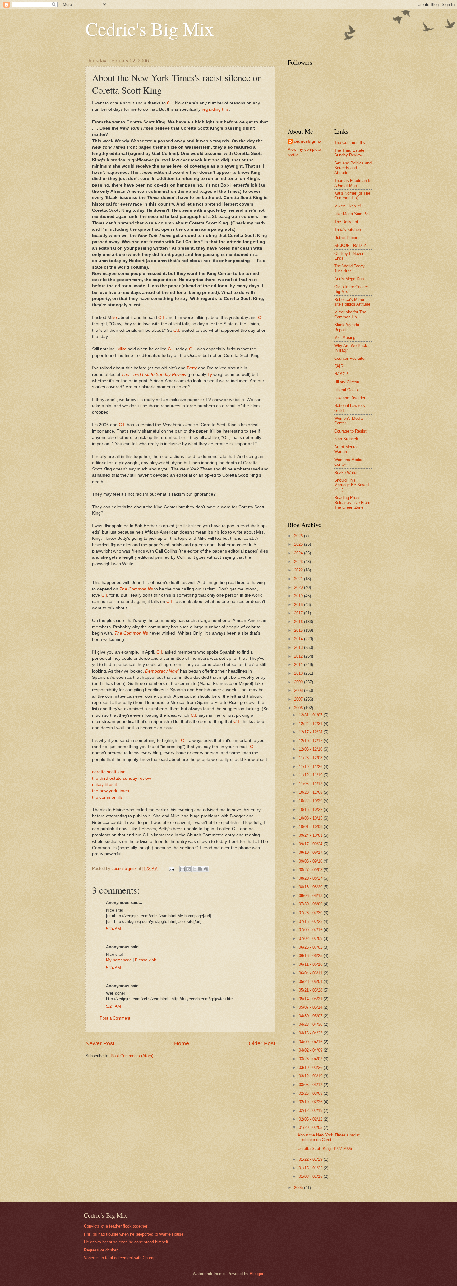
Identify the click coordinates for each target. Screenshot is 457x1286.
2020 (299, 587)
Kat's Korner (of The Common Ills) (352, 195)
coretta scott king (109, 772)
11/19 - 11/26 (311, 766)
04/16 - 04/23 (311, 1033)
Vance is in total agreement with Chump (119, 1258)
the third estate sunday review (121, 778)
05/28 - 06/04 (311, 981)
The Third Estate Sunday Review (154, 374)
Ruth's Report (346, 237)
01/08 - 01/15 (311, 1176)
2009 (299, 682)
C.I (170, 103)
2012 (299, 656)
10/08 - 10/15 (311, 818)
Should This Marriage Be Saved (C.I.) (351, 485)
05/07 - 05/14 (311, 1007)
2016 (299, 621)
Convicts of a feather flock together (115, 1226)
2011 (299, 664)
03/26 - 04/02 (311, 1059)
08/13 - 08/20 (311, 887)
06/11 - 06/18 (311, 964)
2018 (299, 604)
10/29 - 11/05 (311, 792)
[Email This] (182, 869)
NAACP (341, 374)
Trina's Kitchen (347, 229)
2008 (299, 690)
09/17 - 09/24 (311, 844)
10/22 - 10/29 (311, 800)
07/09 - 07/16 (311, 929)
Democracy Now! (162, 671)
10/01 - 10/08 (311, 826)
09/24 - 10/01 (311, 835)
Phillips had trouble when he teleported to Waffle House (133, 1234)
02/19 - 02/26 (311, 1101)
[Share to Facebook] (200, 869)
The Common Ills (136, 589)
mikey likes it (104, 784)
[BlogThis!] (188, 869)
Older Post (262, 1043)
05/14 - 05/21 (311, 999)
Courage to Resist (350, 431)
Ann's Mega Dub (349, 278)
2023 (299, 561)
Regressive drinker (101, 1250)
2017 (299, 613)
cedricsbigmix (307, 141)
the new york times (110, 791)
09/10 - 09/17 (311, 852)
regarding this (215, 109)
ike (114, 317)
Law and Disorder (349, 398)
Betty (192, 368)
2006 (299, 707)
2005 (299, 1187)
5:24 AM (113, 929)
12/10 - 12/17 (311, 740)
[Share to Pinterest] (206, 869)
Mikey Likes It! (347, 206)
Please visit (145, 960)
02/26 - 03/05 (311, 1093)
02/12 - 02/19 (311, 1110)
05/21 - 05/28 (311, 990)
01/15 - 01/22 (311, 1168)
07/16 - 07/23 (311, 921)
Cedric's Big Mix (149, 28)
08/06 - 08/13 (311, 895)
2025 (299, 544)
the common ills (107, 797)
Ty (209, 374)
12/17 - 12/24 (311, 732)
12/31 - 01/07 (311, 715)
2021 (299, 578)
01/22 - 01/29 (311, 1159)
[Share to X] (194, 869)
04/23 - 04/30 (311, 1024)
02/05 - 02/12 (311, 1119)
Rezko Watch (346, 472)
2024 (299, 553)
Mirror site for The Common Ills (350, 314)
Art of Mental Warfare (346, 449)
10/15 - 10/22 (311, 809)
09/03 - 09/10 (311, 861)
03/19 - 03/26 (311, 1067)
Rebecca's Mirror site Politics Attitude (352, 302)
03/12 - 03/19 (311, 1076)
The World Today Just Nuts (349, 268)
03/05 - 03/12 (311, 1084)
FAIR (338, 366)
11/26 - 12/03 (311, 758)
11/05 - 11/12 (311, 783)
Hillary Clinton (346, 382)
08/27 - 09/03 (311, 869)
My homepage (119, 960)
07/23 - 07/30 (311, 912)
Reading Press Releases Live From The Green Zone (352, 502)
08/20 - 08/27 (311, 878)
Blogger (256, 1273)
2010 (299, 673)
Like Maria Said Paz (352, 213)
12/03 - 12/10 (311, 749)
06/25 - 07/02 (311, 947)
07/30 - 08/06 (311, 904)
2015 (299, 630)
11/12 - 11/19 (311, 775)
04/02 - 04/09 (311, 1050)
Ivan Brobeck (346, 439)
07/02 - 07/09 (311, 938)
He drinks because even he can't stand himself (126, 1242)
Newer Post (99, 1043)
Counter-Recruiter (350, 358)
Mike (122, 349)
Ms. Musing (344, 337)
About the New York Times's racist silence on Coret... (329, 1137)
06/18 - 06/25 (311, 955)
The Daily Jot (346, 222)
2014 (299, 638)
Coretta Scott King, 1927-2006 (325, 1148)
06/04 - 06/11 (311, 973)
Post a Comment (115, 1018)
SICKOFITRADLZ (350, 245)
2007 (299, 699)
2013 (299, 647)
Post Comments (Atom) (132, 1055)
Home (181, 1043)
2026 (299, 536)
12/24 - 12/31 (311, 723)
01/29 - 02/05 (311, 1127)
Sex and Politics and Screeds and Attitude (353, 168)
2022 (299, 570)
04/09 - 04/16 (311, 1041)
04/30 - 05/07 (311, 1016)
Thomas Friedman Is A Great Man (353, 182)
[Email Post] (171, 868)
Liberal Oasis (346, 389)
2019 (299, 596)
